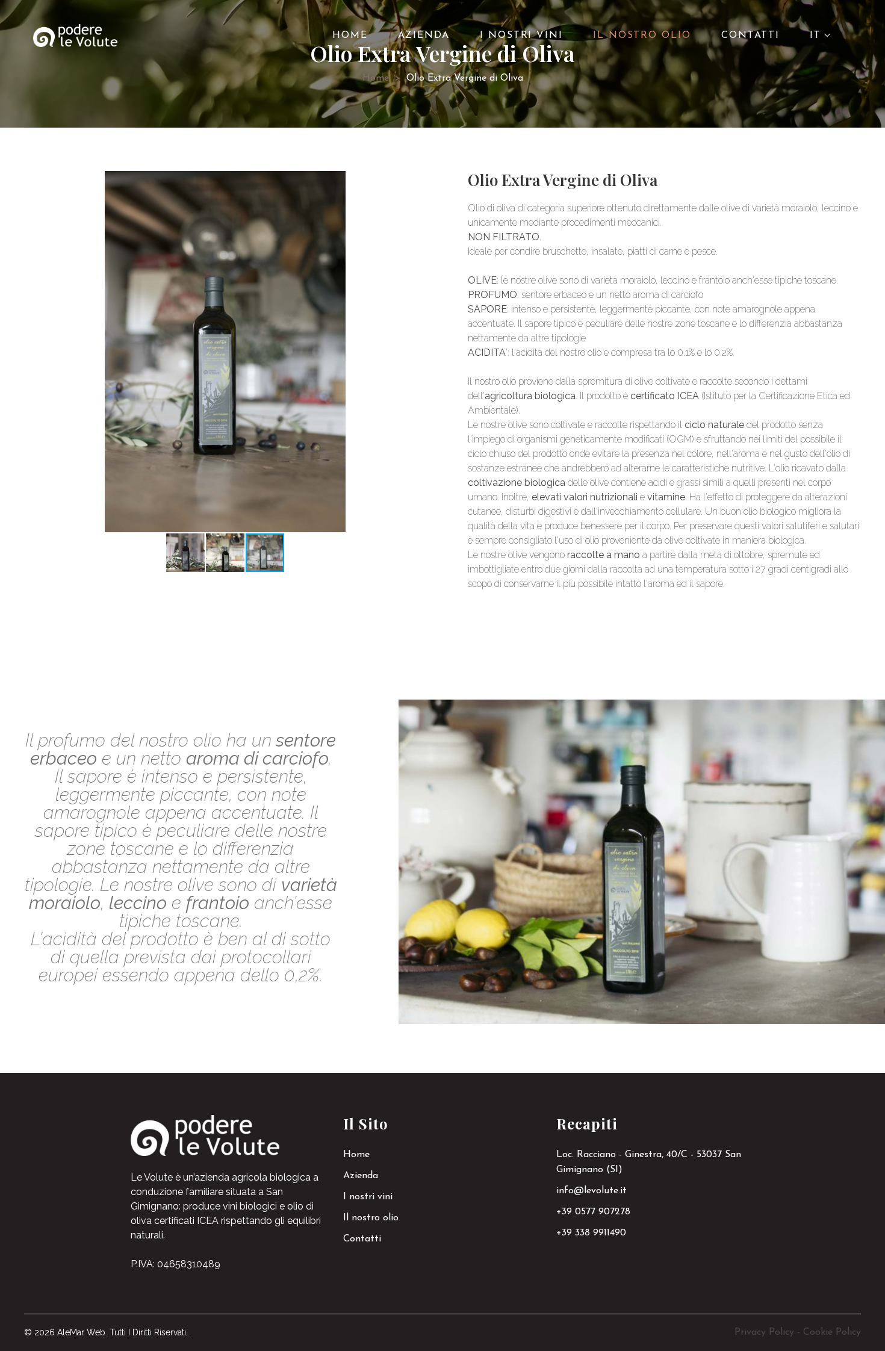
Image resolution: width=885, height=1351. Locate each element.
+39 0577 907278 (593, 1212)
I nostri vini (368, 1197)
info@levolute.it (591, 1191)
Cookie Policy (832, 1332)
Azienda (360, 1176)
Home (375, 78)
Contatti (362, 1239)
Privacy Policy (764, 1332)
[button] (334, 181)
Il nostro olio (371, 1218)
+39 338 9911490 (591, 1233)
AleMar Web (81, 1332)
